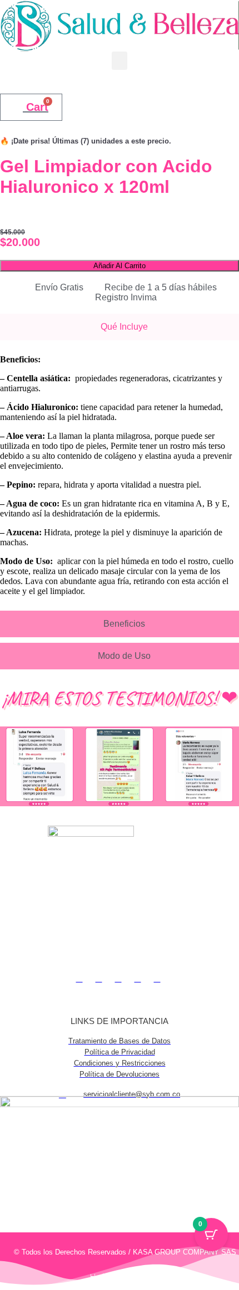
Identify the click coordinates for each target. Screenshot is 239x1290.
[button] (119, 61)
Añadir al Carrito (119, 266)
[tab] (119, 327)
